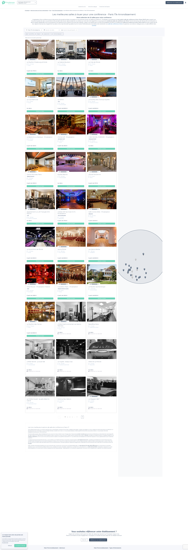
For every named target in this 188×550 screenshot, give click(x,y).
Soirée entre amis (82, 6)
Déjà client (84, 539)
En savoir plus (5, 542)
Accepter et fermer (20, 545)
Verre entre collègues (92, 6)
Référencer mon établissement (174, 2)
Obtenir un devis (40, 73)
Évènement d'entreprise (105, 6)
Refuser (10, 545)
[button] (135, 260)
